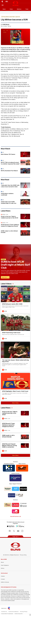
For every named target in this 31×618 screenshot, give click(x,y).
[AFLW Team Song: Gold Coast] (15, 327)
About (2, 562)
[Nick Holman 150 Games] (15, 154)
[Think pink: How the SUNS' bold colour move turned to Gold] (15, 185)
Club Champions (5, 565)
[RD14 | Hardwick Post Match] (15, 170)
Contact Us (4, 611)
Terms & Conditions (13, 611)
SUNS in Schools (5, 582)
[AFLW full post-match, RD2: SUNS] (15, 299)
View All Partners (14, 516)
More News (15, 455)
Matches (19, 9)
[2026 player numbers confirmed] (15, 193)
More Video (15, 403)
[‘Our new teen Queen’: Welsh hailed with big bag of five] (15, 357)
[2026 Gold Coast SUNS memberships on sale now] (15, 202)
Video (11, 9)
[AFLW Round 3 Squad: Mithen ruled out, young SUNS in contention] (15, 447)
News (4, 9)
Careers (3, 576)
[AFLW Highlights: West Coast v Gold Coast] (15, 386)
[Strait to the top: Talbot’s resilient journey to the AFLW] (15, 216)
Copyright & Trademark (7, 613)
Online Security (19, 613)
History (2, 568)
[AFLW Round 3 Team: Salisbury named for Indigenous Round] (15, 224)
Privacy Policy (23, 554)
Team (26, 9)
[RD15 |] (15, 162)
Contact (3, 579)
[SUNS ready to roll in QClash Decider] (15, 233)
